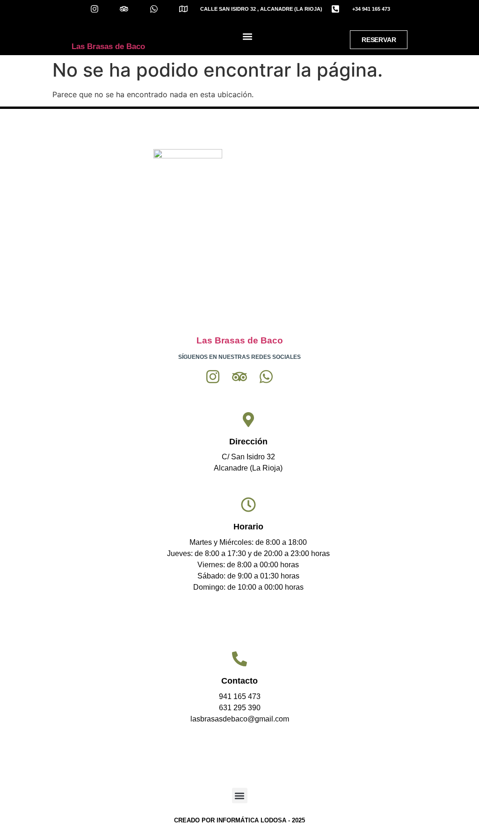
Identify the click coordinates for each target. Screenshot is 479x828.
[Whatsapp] (266, 376)
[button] (247, 36)
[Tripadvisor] (239, 376)
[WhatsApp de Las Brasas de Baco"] (159, 9)
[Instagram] (212, 376)
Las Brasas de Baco (108, 46)
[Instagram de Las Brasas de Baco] (100, 9)
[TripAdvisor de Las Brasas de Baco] (130, 9)
